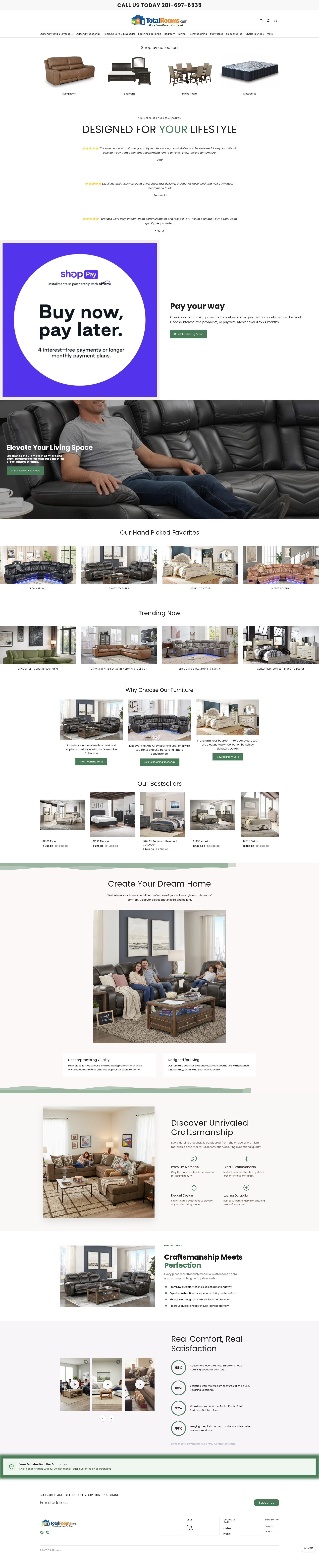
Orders (227, 1528)
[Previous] (103, 1418)
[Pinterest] (48, 1532)
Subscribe (266, 1503)
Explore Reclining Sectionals (159, 762)
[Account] (268, 20)
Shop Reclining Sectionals (25, 470)
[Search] (261, 20)
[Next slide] (315, 459)
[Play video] (74, 1384)
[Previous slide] (4, 459)
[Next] (111, 1418)
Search (269, 1526)
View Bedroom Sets (227, 756)
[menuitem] (269, 34)
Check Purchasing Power (188, 334)
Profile (227, 1533)
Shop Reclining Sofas (91, 761)
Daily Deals (190, 1528)
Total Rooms (54, 1550)
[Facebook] (42, 1532)
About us (270, 1531)
